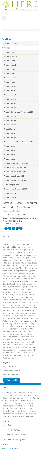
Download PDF (12, 380)
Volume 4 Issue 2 (10, 91)
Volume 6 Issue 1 (10, 125)
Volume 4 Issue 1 (10, 86)
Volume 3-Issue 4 (10, 82)
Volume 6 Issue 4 (10, 138)
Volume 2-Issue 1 (10, 61)
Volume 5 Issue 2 (10, 108)
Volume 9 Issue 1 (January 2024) (15, 189)
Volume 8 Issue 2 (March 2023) (15, 172)
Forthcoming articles (11, 185)
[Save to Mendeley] (21, 228)
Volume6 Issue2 (9, 129)
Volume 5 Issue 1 (10, 103)
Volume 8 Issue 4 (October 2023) (15, 180)
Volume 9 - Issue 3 (10, 43)
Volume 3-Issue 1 (10, 69)
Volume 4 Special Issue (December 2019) (18, 112)
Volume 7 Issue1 (10, 146)
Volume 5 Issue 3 (10, 116)
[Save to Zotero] (17, 228)
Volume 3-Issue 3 (10, 78)
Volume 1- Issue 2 (10, 57)
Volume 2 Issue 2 (10, 65)
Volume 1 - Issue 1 (10, 52)
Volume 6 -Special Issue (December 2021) (19, 142)
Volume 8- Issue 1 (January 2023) (16, 167)
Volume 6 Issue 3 (10, 133)
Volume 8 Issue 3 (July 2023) (14, 176)
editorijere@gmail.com (21, 439)
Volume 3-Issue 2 (10, 74)
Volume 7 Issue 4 (10, 159)
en (5, 13)
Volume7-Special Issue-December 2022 (18, 163)
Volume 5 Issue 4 (10, 121)
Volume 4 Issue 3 (10, 95)
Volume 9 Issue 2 (10, 193)
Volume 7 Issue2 (10, 150)
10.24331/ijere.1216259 (11, 223)
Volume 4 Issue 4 (10, 99)
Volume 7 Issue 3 (10, 155)
